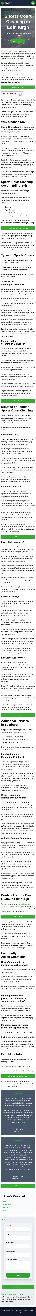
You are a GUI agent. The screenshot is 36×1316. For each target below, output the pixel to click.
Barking (30, 1071)
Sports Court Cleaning (10, 51)
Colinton (24, 1071)
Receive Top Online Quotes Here (18, 1076)
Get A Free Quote (18, 1186)
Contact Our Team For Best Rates (18, 228)
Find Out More (18, 715)
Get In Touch (18, 1287)
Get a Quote (17, 41)
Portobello (17, 1071)
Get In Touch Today (18, 87)
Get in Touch (18, 401)
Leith (2, 1071)
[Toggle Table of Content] (19, 94)
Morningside (9, 1071)
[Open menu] (33, 3)
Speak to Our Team (18, 536)
